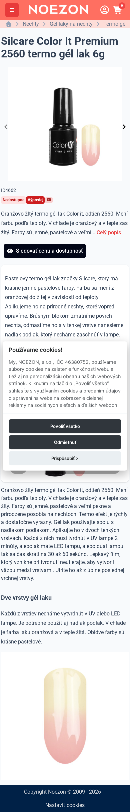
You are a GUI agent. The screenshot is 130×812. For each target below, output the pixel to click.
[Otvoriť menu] (12, 10)
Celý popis (109, 232)
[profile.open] (104, 10)
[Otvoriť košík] (118, 10)
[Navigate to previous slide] (6, 127)
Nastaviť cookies (65, 805)
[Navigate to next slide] (124, 127)
